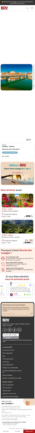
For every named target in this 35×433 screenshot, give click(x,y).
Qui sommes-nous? (8, 350)
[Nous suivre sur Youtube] (19, 330)
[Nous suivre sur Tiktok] (14, 330)
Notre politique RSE (8, 365)
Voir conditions (16, 172)
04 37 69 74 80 (10, 335)
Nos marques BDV (8, 353)
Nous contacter (7, 388)
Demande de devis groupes (10, 396)
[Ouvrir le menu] (32, 8)
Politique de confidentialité (10, 368)
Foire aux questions (8, 385)
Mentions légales (7, 375)
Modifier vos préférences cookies (12, 378)
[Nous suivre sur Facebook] (5, 330)
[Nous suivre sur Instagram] (9, 330)
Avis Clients (6, 362)
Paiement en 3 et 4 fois (9, 393)
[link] (27, 8)
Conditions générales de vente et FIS (12, 371)
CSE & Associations (8, 359)
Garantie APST (7, 391)
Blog (4, 356)
